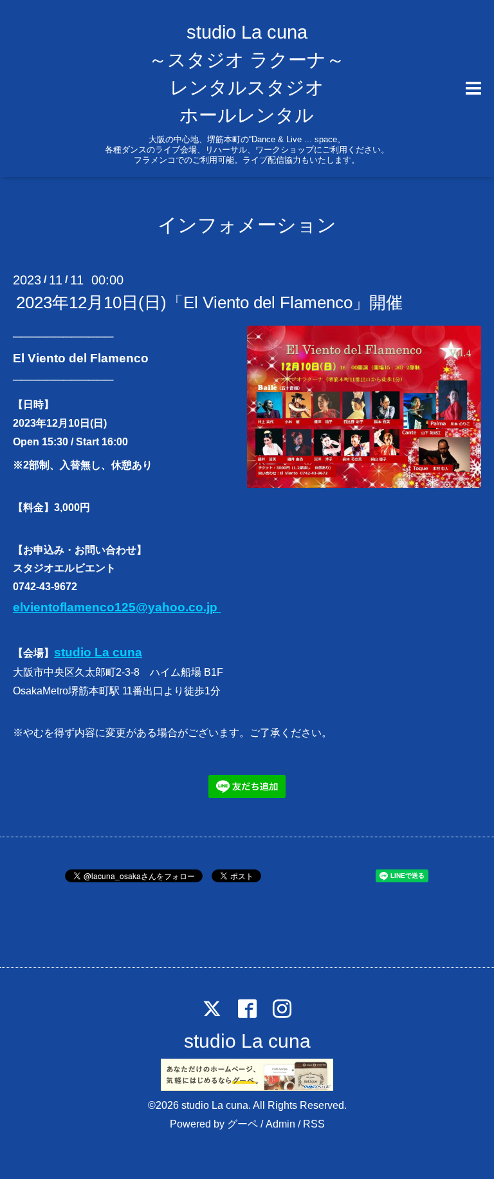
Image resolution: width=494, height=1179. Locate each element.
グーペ (242, 1124)
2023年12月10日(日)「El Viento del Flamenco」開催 (209, 302)
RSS (314, 1124)
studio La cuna (98, 652)
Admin (280, 1124)
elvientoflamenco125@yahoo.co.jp (117, 607)
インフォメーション (247, 225)
